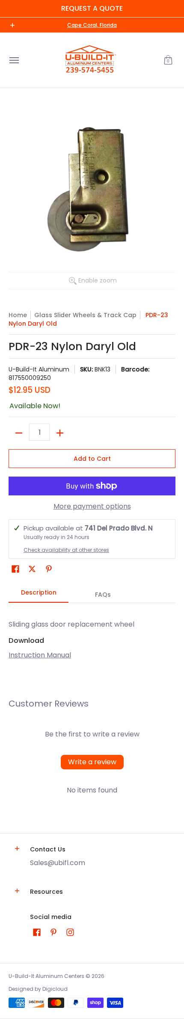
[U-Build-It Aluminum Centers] (90, 60)
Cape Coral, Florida (92, 25)
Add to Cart (92, 458)
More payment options (92, 506)
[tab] (38, 595)
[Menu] (14, 60)
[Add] (60, 433)
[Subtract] (19, 433)
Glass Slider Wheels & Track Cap (85, 315)
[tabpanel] (92, 635)
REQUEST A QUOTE (92, 8)
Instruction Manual (40, 655)
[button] (168, 60)
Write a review (92, 762)
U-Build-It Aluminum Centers (46, 976)
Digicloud (55, 988)
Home (18, 315)
